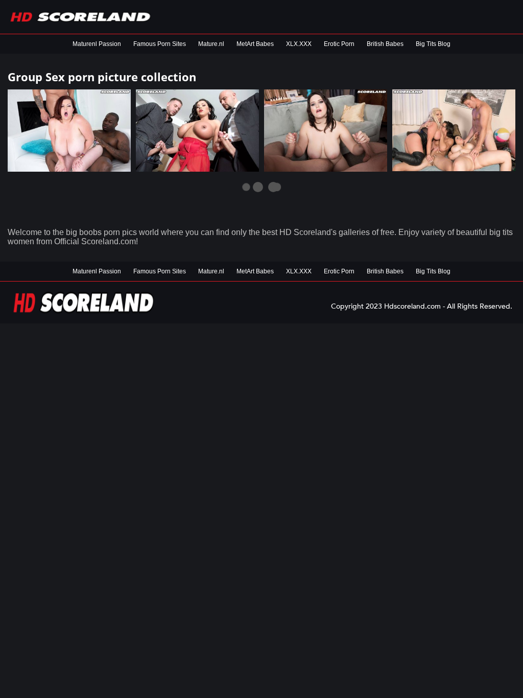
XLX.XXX (299, 44)
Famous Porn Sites (159, 44)
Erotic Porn (339, 44)
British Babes (385, 44)
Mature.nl (211, 44)
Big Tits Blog (433, 44)
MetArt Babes (255, 44)
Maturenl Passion (97, 44)
